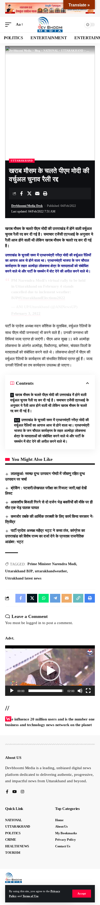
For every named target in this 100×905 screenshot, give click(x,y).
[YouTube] (14, 792)
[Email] (37, 193)
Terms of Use (30, 896)
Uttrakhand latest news (23, 578)
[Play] (11, 690)
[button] (81, 894)
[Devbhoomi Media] (50, 24)
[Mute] (80, 690)
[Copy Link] (78, 598)
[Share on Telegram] (55, 598)
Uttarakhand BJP (19, 571)
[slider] (45, 690)
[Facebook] (7, 792)
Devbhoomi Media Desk (27, 206)
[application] (50, 670)
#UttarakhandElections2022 (41, 298)
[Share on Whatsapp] (43, 598)
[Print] (45, 193)
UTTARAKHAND (22, 160)
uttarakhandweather (51, 571)
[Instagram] (22, 792)
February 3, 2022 (26, 313)
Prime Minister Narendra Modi (51, 564)
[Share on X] (29, 193)
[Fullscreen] (88, 690)
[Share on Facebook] (21, 193)
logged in (33, 623)
